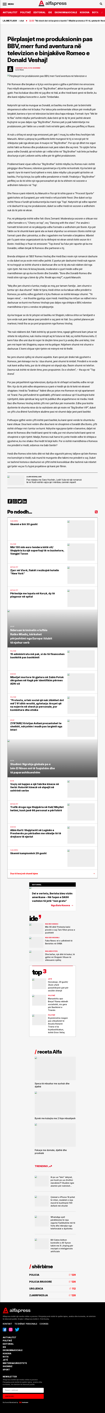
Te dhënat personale (25, 1324)
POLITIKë (25, 12)
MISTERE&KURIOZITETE (15, 1363)
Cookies (44, 1324)
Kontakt (7, 1324)
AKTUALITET (10, 12)
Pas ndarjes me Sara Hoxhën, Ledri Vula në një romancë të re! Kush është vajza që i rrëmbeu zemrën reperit (54, 481)
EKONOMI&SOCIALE (66, 12)
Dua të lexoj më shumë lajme (24, 873)
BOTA (95, 12)
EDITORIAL (39, 12)
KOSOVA (84, 12)
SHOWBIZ (7, 1366)
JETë (5, 1360)
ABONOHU (9, 1396)
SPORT (6, 1369)
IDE (50, 12)
